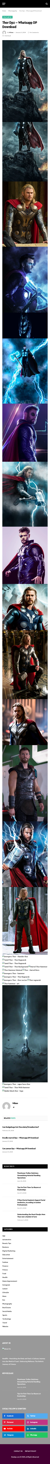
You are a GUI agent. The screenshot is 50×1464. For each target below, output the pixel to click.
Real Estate (6, 1307)
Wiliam (11, 32)
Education (6, 1255)
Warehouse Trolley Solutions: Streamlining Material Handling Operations (28, 1175)
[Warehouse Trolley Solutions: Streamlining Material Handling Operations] (8, 1176)
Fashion (5, 1262)
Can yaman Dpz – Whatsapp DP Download (19, 1148)
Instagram (6, 1285)
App (3, 1236)
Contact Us (18, 1451)
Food (4, 1273)
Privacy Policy (30, 1451)
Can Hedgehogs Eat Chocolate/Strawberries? (20, 1127)
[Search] (46, 3)
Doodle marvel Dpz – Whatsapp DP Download (20, 1138)
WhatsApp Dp (12, 11)
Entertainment (7, 1258)
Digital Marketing (8, 1251)
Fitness (5, 1270)
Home (4, 11)
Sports (4, 1315)
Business (5, 1247)
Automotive (6, 1239)
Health (4, 1277)
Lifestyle (5, 1292)
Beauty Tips (6, 1243)
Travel (4, 1323)
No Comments (34, 32)
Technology (6, 1319)
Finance (5, 1266)
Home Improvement (9, 1281)
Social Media (7, 1311)
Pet (3, 1300)
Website (5, 1326)
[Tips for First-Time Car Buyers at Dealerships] (8, 1190)
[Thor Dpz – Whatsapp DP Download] (25, 55)
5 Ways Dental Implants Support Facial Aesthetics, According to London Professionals (31, 1202)
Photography (7, 1304)
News (4, 1296)
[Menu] (3, 3)
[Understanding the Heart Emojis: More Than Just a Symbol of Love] (8, 1217)
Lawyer (5, 1289)
